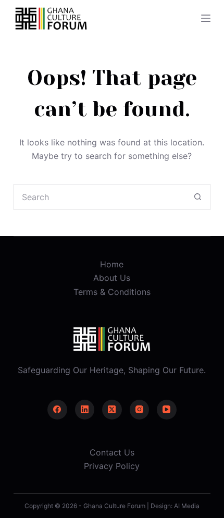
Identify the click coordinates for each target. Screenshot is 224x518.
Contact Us (112, 452)
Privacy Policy (112, 466)
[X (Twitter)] (112, 410)
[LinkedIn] (85, 410)
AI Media (187, 506)
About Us (111, 278)
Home (111, 264)
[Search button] (197, 196)
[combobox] (99, 197)
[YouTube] (167, 410)
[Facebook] (57, 410)
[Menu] (205, 18)
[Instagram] (140, 410)
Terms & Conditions (112, 292)
